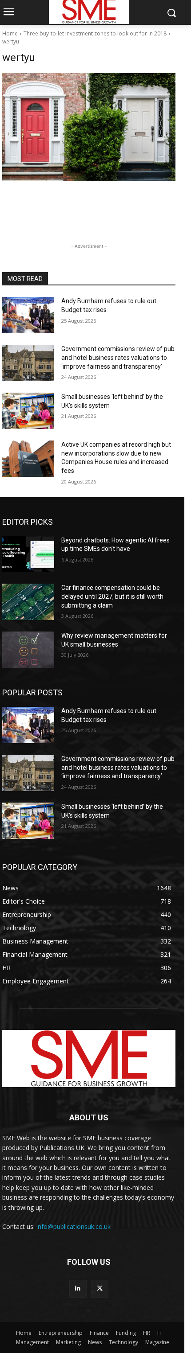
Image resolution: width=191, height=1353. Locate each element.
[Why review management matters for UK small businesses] (28, 650)
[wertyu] (88, 127)
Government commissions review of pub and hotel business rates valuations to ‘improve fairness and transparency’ (118, 357)
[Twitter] (99, 1288)
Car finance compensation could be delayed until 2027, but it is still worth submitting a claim (112, 596)
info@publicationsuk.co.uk (73, 1226)
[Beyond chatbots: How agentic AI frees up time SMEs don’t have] (28, 554)
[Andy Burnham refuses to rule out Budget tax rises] (28, 315)
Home (10, 33)
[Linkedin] (78, 1288)
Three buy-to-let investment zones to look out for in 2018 (95, 33)
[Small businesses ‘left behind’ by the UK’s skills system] (28, 411)
